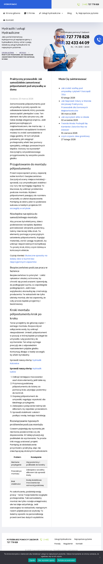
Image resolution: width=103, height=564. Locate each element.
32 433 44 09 (72, 42)
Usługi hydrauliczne (51, 13)
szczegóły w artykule (20, 208)
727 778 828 (90, 4)
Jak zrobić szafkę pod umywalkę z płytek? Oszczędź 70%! (75, 91)
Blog (69, 13)
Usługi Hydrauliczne (63, 539)
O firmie (31, 13)
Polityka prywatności (66, 560)
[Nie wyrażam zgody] (100, 557)
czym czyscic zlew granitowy (75, 136)
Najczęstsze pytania (88, 13)
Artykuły (22, 53)
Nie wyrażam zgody (46, 560)
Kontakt (10, 20)
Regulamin (68, 543)
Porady (58, 543)
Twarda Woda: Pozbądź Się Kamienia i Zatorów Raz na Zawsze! (74, 126)
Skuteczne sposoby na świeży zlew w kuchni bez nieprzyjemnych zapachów (28, 258)
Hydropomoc (10, 4)
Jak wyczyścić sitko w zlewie (75, 117)
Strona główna (13, 13)
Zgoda (32, 560)
